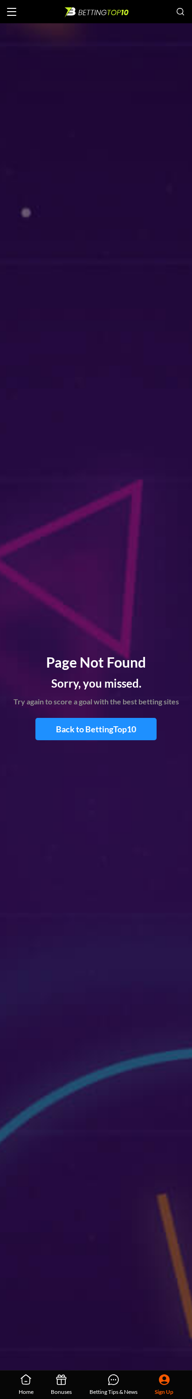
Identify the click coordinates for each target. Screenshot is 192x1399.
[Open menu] (11, 12)
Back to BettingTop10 (96, 729)
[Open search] (180, 11)
